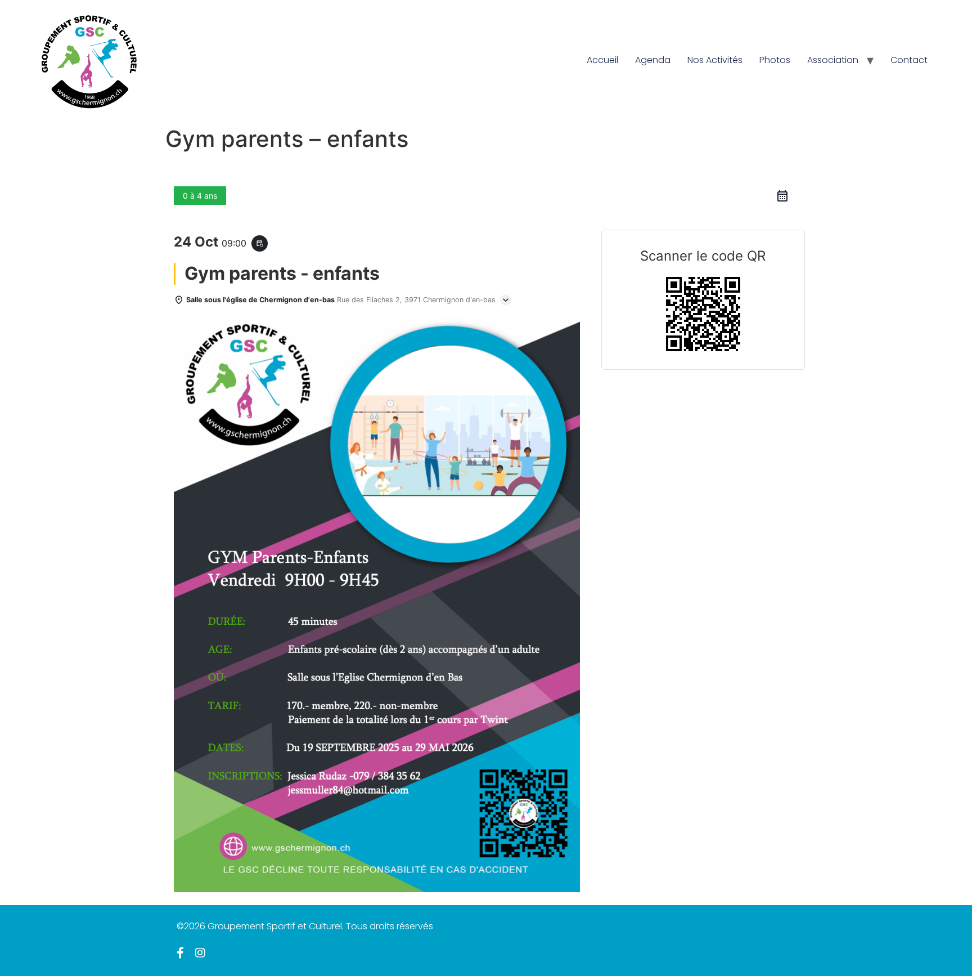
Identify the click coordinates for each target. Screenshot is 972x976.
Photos (774, 59)
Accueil (602, 59)
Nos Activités (714, 59)
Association (832, 59)
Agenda (652, 59)
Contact (909, 59)
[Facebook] (180, 952)
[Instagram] (200, 952)
